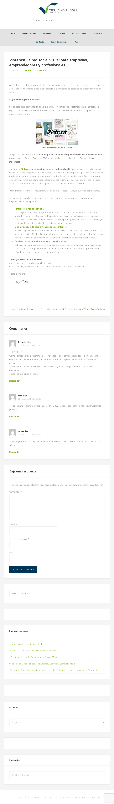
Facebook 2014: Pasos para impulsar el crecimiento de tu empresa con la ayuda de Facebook (53, 670)
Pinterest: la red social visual (29, 208)
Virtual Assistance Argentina (57, 8)
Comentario (15, 491)
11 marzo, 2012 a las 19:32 (29, 345)
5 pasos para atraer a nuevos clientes (26, 644)
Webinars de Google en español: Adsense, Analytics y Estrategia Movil (42, 663)
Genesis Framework (68, 797)
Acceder (96, 797)
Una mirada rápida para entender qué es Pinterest (41, 226)
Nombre (14, 524)
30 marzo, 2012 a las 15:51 (29, 434)
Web (11, 553)
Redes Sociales (27, 309)
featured (60, 309)
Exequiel (22, 342)
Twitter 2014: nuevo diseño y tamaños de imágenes (33, 650)
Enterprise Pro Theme (43, 797)
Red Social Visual (82, 309)
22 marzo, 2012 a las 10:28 (29, 399)
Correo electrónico (19, 538)
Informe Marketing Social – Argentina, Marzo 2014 (33, 657)
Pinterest (26, 169)
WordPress (84, 797)
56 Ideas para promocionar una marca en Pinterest (41, 241)
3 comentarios (41, 70)
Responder (14, 380)
